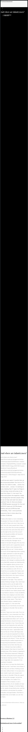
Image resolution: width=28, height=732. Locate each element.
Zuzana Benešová (7, 15)
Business (6, 7)
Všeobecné (6, 8)
